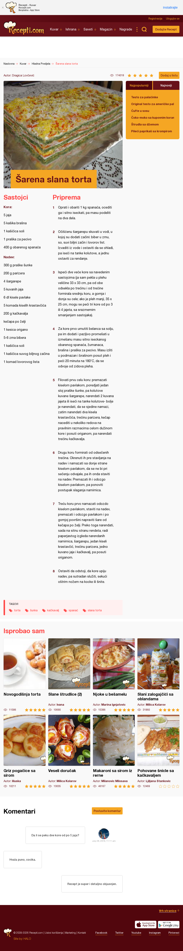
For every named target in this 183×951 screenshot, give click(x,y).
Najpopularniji (139, 85)
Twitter (119, 932)
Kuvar (54, 29)
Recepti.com (24, 28)
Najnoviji (166, 85)
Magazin (106, 29)
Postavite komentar (107, 810)
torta (17, 610)
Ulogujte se (172, 18)
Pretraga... (144, 29)
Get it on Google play (168, 924)
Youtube (136, 932)
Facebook (101, 932)
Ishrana (71, 29)
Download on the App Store (145, 924)
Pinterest (174, 932)
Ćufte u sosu (140, 110)
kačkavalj (53, 610)
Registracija (155, 18)
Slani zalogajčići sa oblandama (158, 675)
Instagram (155, 932)
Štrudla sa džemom (145, 124)
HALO (27, 938)
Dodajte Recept (166, 29)
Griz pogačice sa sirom (25, 751)
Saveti (88, 29)
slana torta (95, 610)
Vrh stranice (167, 910)
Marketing (70, 932)
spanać (73, 610)
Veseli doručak (69, 751)
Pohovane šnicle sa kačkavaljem (158, 751)
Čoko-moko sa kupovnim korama (152, 117)
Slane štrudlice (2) (69, 675)
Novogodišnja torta (25, 675)
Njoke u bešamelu (114, 675)
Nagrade (126, 29)
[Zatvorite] (3, 7)
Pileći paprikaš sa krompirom (151, 131)
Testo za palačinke (144, 97)
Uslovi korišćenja (54, 932)
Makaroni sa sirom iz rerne (114, 751)
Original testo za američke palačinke (152, 104)
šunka (34, 610)
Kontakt (82, 932)
